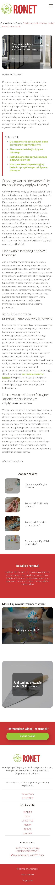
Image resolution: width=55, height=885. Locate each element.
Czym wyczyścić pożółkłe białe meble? (37, 543)
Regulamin (27, 880)
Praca (27, 829)
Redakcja (27, 793)
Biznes (27, 812)
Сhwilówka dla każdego (27, 855)
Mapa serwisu (27, 874)
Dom (18, 23)
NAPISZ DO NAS (27, 736)
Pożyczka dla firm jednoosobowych (27, 849)
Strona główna (7, 23)
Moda (27, 824)
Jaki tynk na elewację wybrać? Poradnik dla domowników (27, 684)
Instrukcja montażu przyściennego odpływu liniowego (28, 158)
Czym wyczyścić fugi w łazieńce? (36, 486)
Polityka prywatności (27, 868)
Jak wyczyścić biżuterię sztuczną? (36, 505)
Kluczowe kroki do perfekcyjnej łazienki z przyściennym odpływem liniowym (29, 167)
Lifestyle (27, 820)
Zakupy (27, 833)
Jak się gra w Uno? (27, 630)
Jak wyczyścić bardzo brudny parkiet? (35, 524)
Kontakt (27, 798)
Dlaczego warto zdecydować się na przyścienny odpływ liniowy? (29, 143)
